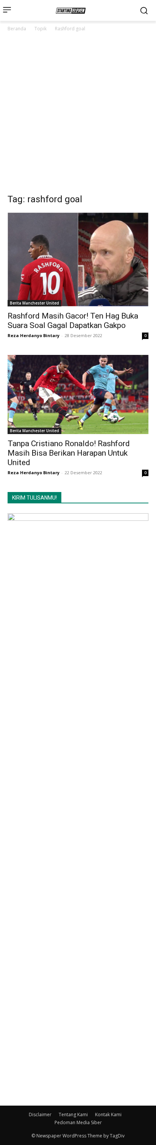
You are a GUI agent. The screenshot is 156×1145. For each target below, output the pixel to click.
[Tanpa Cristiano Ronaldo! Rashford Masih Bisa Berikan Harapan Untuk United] (78, 394)
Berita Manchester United (34, 303)
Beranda (17, 28)
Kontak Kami (108, 1114)
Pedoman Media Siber (78, 1122)
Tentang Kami (73, 1114)
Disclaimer (40, 1114)
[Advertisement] (78, 115)
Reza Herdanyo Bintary (33, 335)
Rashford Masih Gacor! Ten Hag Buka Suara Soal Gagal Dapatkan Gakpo (73, 320)
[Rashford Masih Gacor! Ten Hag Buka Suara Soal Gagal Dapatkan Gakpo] (78, 259)
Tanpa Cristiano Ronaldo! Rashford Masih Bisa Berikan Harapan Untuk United (69, 453)
